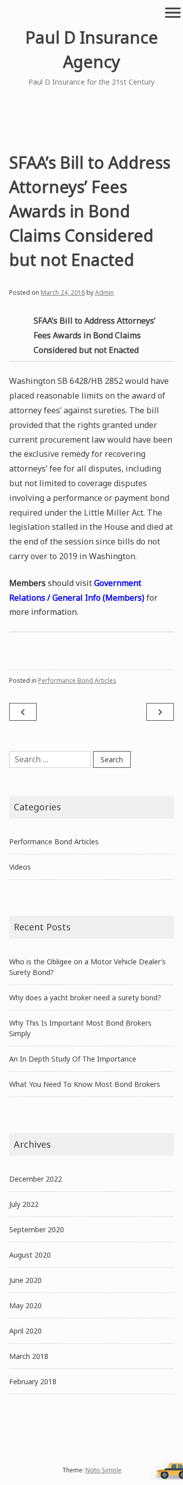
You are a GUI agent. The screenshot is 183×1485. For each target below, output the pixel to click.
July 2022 (24, 1204)
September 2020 (36, 1229)
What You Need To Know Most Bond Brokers (84, 1084)
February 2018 (32, 1381)
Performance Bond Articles (77, 680)
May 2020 (25, 1305)
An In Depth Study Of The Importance (72, 1059)
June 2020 (25, 1280)
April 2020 (25, 1331)
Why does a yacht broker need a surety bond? (85, 997)
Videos (20, 867)
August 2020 (30, 1255)
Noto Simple (103, 1470)
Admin (104, 292)
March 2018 (28, 1356)
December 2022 (35, 1179)
